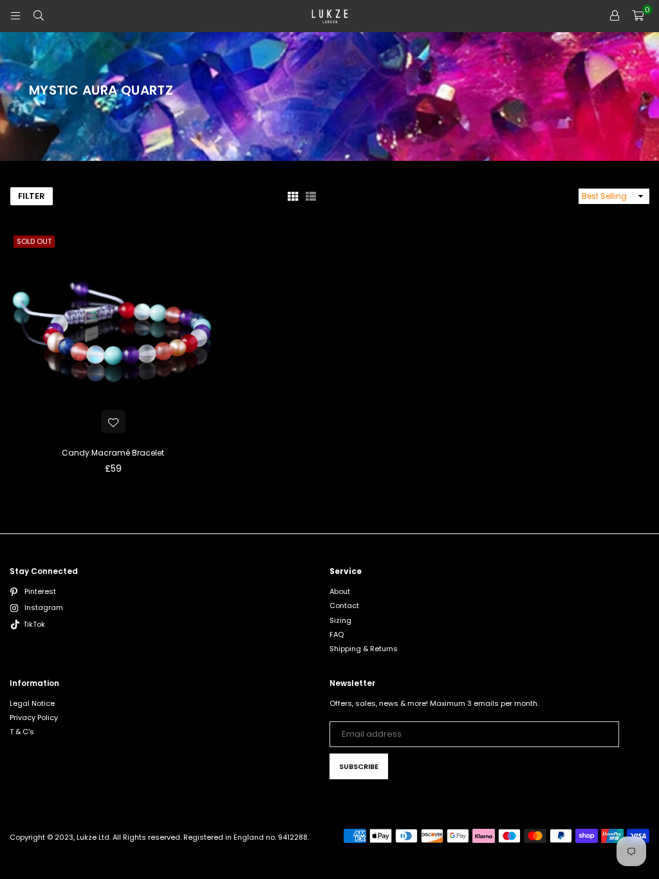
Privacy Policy (34, 717)
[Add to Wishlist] (113, 421)
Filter (31, 196)
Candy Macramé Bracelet (113, 452)
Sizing (340, 620)
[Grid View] (293, 196)
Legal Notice (32, 703)
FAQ (337, 634)
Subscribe (358, 766)
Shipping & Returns (364, 648)
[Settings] (614, 16)
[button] (637, 16)
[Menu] (15, 16)
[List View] (311, 196)
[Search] (38, 16)
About (340, 591)
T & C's (22, 731)
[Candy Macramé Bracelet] (113, 335)
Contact (344, 605)
